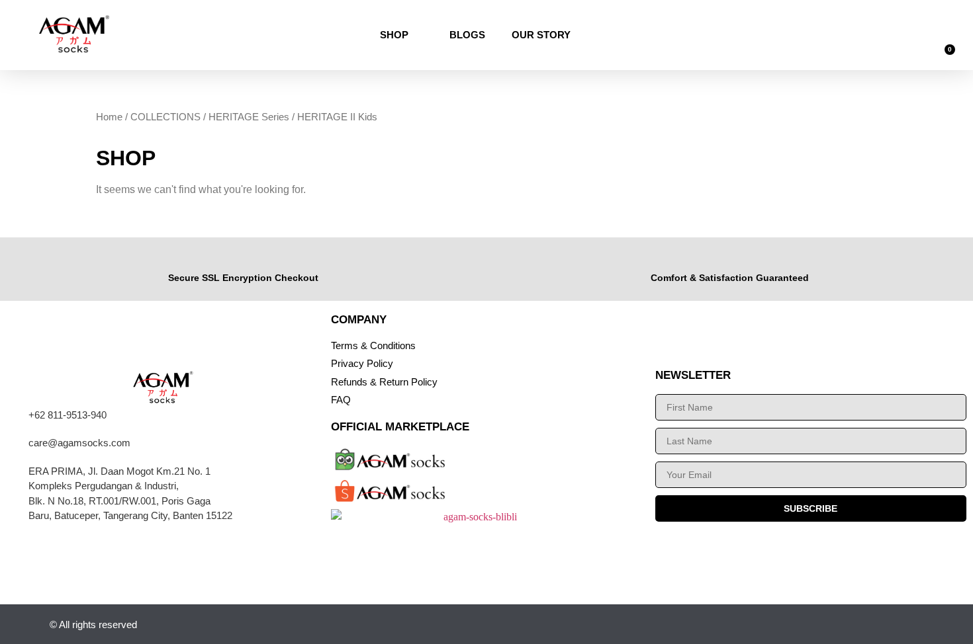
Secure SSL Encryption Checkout (243, 277)
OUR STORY (541, 34)
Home (109, 117)
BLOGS (467, 34)
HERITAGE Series (248, 117)
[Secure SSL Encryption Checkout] (243, 259)
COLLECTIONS (165, 117)
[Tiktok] (850, 624)
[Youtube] (818, 624)
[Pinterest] (915, 624)
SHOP (394, 34)
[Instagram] (785, 624)
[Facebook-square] (882, 624)
